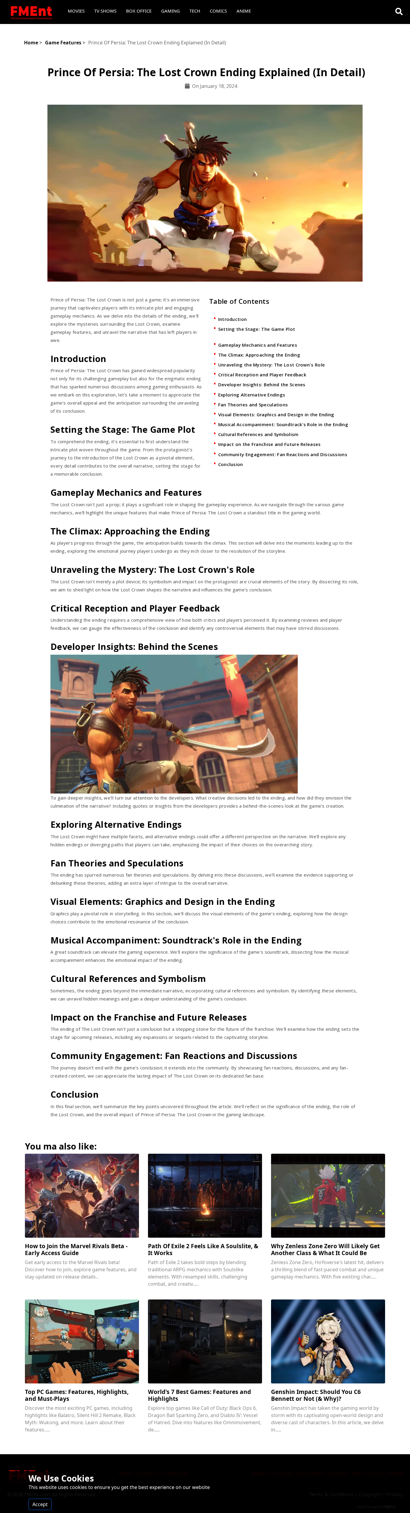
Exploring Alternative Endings (251, 395)
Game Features (63, 42)
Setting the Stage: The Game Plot (256, 329)
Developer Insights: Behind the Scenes (262, 384)
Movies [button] (76, 11)
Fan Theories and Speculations (253, 405)
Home (31, 42)
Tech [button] (194, 11)
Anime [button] (244, 11)
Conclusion (230, 464)
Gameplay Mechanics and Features (257, 345)
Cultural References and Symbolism (258, 434)
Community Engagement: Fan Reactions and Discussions (282, 454)
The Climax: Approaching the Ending (259, 355)
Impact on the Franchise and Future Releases (269, 444)
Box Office (139, 11)
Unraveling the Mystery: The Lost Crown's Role (271, 365)
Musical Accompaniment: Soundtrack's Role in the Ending (283, 424)
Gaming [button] (170, 11)
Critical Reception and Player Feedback (262, 375)
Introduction (232, 319)
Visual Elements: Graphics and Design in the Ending (276, 414)
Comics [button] (218, 11)
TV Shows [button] (105, 11)
